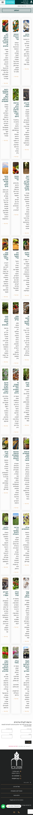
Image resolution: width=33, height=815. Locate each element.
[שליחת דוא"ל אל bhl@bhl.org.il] (14, 812)
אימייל (10, 734)
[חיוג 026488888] (19, 812)
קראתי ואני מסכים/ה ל (19, 746)
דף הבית (29, 6)
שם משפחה (9, 729)
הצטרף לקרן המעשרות (16, 791)
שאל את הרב (16, 787)
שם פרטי (29, 729)
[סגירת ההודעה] (6, 804)
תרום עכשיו (16, 795)
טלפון (30, 734)
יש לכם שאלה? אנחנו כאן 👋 (13, 806)
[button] (2, 2)
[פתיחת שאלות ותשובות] (3, 806)
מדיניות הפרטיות (13, 746)
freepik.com (13, 800)
